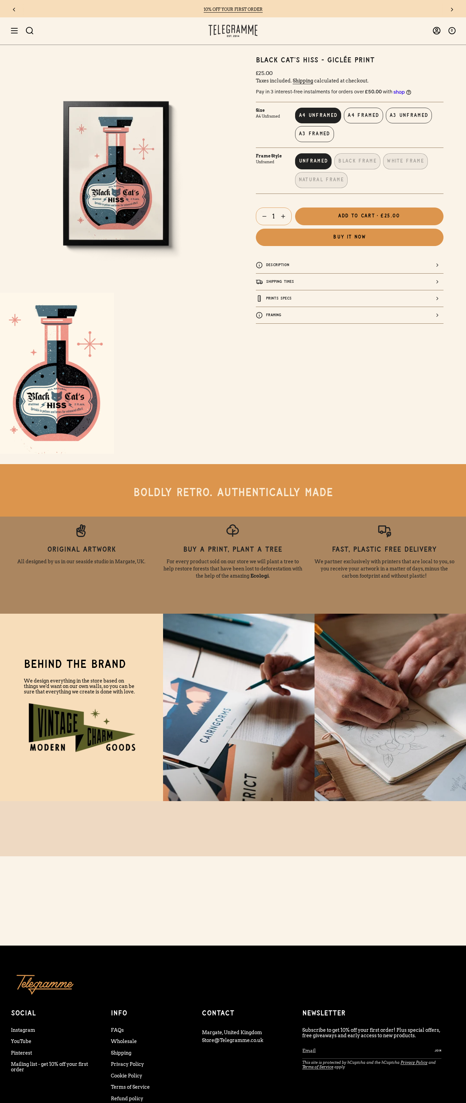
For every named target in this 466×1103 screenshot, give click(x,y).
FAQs (117, 1030)
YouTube (21, 1041)
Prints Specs (279, 298)
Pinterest (21, 1053)
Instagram (23, 1030)
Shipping (303, 80)
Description (277, 265)
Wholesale (124, 1041)
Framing (273, 315)
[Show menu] (14, 30)
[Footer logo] (45, 984)
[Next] (452, 9)
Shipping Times (280, 281)
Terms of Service (130, 1087)
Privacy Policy (127, 1064)
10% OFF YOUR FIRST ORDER (233, 9)
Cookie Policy (126, 1075)
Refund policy (127, 1098)
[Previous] (14, 9)
